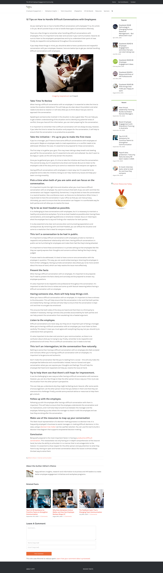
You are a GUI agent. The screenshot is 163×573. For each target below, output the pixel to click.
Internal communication (45, 458)
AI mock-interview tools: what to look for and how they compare (126, 170)
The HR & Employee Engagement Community (39, 2)
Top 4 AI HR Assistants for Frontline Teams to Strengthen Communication (37, 512)
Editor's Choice (32, 458)
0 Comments (44, 516)
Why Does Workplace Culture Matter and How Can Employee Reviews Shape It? (63, 512)
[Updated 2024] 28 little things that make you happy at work (126, 87)
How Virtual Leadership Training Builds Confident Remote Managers (126, 111)
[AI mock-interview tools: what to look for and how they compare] (115, 167)
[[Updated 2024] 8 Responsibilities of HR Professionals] (115, 73)
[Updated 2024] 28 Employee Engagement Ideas (126, 62)
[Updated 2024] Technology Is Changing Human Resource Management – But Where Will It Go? (126, 30)
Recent (124, 102)
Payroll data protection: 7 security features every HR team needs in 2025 (127, 156)
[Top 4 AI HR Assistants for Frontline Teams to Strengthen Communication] (115, 136)
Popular (124, 20)
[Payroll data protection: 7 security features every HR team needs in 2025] (115, 153)
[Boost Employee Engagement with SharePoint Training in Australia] (115, 122)
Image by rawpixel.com (61, 96)
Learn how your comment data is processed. (73, 558)
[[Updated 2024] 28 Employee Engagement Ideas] (115, 60)
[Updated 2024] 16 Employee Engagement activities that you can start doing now (126, 48)
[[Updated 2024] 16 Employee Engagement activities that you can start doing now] (115, 44)
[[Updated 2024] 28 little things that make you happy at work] (115, 85)
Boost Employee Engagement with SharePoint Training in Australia (126, 125)
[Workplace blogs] (121, 191)
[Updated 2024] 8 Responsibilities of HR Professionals (126, 74)
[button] (112, 11)
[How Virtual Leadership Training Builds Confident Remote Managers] (115, 108)
